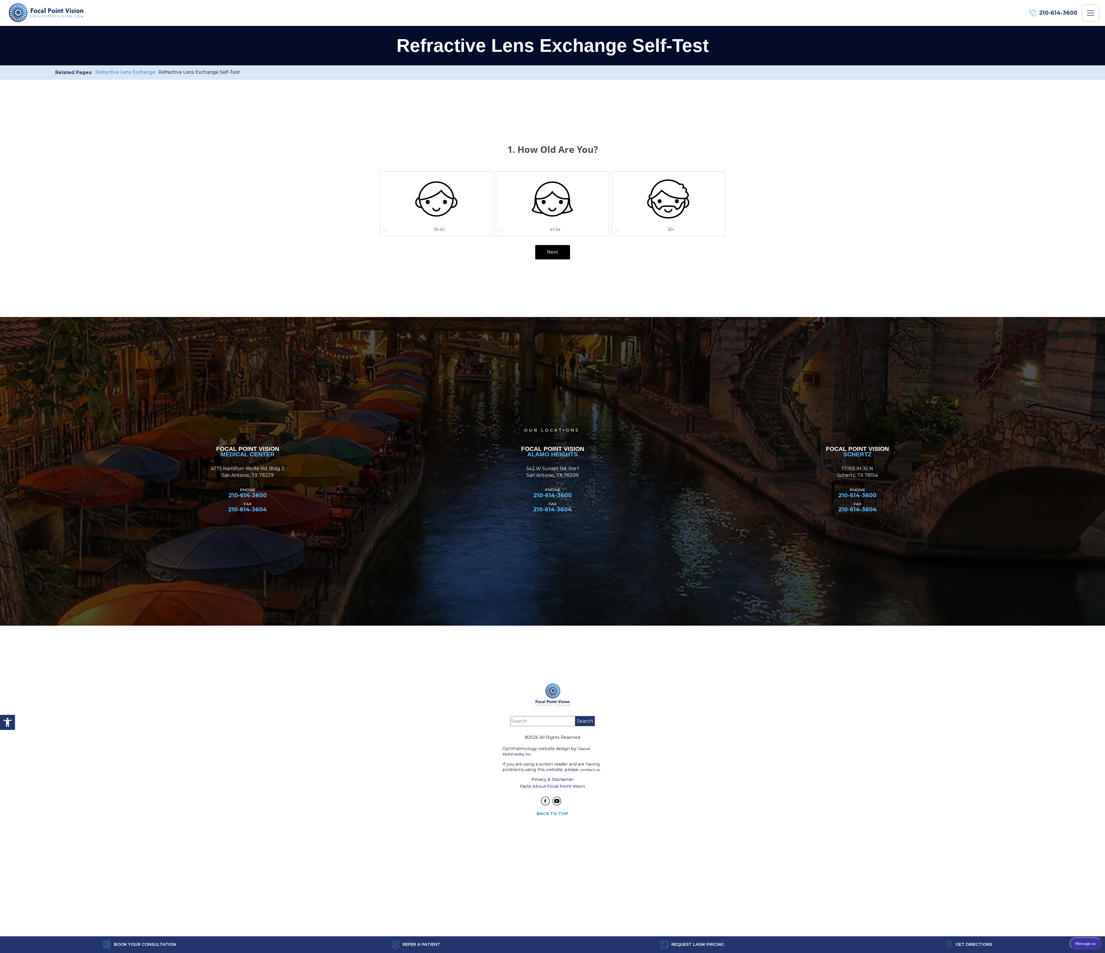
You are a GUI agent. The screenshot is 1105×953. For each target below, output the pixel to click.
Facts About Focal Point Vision (552, 786)
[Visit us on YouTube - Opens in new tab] (556, 801)
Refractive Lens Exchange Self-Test (199, 72)
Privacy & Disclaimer (552, 779)
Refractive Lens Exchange (125, 72)
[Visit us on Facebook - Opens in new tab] (545, 801)
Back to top (552, 813)
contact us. (590, 769)
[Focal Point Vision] (46, 12)
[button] (7, 722)
